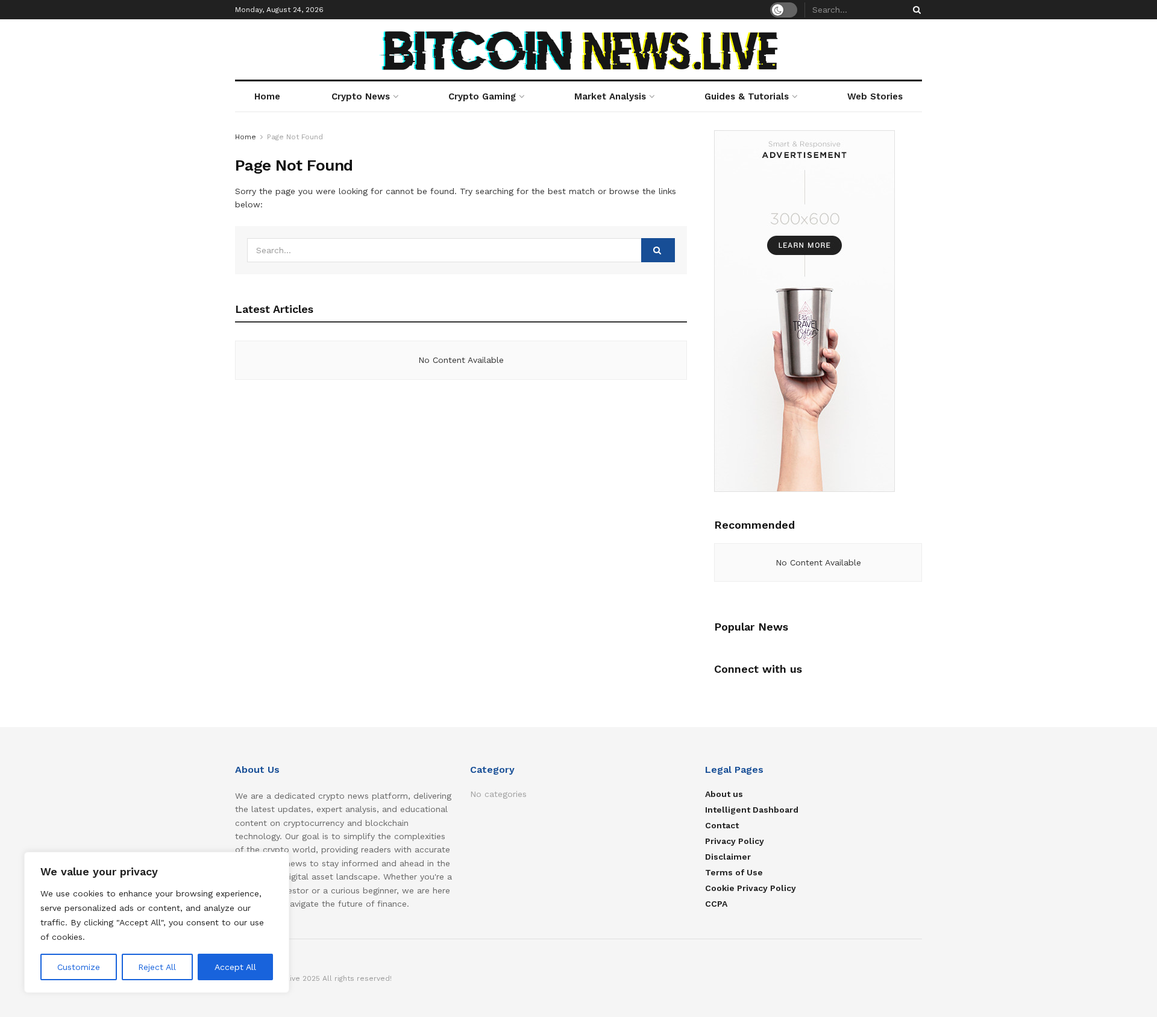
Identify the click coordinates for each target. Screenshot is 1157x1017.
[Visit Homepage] (578, 49)
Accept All (235, 967)
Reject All (157, 967)
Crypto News (360, 96)
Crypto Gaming (482, 96)
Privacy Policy (734, 841)
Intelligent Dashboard (751, 809)
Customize (78, 967)
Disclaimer (728, 856)
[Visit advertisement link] (818, 311)
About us (724, 794)
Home (267, 96)
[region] (156, 922)
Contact (722, 825)
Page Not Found (295, 137)
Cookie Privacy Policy (750, 888)
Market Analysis (610, 96)
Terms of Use (734, 872)
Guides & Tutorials (746, 96)
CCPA (716, 903)
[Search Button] (915, 9)
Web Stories (875, 96)
